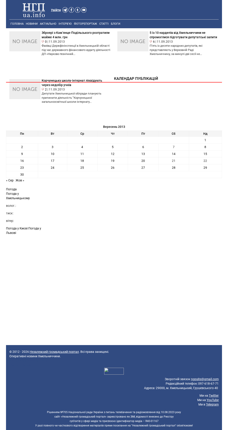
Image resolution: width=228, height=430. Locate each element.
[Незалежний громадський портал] (34, 10)
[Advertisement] (114, 275)
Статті (104, 23)
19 (112, 161)
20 (143, 161)
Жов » (20, 180)
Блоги (115, 23)
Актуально (48, 23)
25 (82, 167)
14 (173, 154)
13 (143, 154)
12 (112, 154)
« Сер (10, 180)
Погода (11, 189)
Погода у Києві (17, 228)
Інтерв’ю (65, 23)
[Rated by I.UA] (114, 372)
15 (205, 154)
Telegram (212, 404)
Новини (32, 23)
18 (82, 161)
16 (22, 161)
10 (52, 154)
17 (52, 161)
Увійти (56, 10)
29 (205, 167)
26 (112, 167)
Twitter (214, 395)
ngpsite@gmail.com (205, 379)
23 (22, 167)
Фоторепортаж (85, 23)
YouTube (213, 400)
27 (143, 167)
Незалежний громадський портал (54, 352)
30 (22, 174)
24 (52, 167)
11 (82, 154)
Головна (17, 23)
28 (173, 167)
